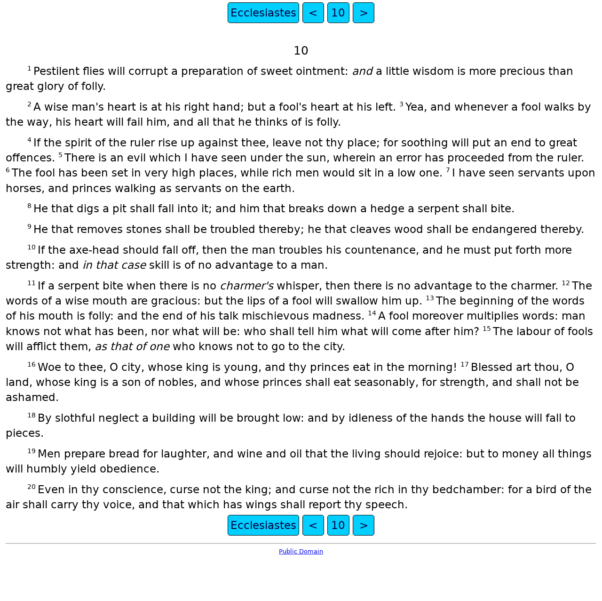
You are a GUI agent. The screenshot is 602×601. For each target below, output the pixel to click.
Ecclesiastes (263, 13)
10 (338, 13)
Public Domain (301, 551)
